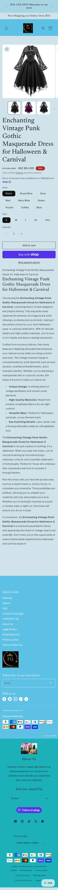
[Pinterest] (21, 699)
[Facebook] (4, 699)
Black (9, 193)
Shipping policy (11, 634)
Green (41, 200)
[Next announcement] (52, 6)
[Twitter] (10, 699)
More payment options (29, 262)
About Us (7, 624)
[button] (6, 28)
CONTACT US (10, 619)
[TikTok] (26, 699)
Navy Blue (24, 200)
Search (6, 603)
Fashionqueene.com (27, 866)
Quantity (6, 227)
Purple (9, 207)
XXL (47, 220)
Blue (39, 207)
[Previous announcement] (6, 6)
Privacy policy (10, 639)
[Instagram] (15, 699)
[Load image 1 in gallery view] (14, 107)
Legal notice (40, 880)
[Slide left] (3, 108)
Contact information (23, 880)
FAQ (5, 608)
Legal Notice (9, 629)
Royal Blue (26, 193)
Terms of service (22, 875)
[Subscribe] (46, 798)
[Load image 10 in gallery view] (43, 107)
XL (36, 220)
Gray (43, 193)
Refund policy (26, 870)
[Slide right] (54, 108)
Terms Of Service (12, 645)
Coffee (25, 207)
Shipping (19, 173)
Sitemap (7, 598)
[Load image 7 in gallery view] (28, 107)
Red (8, 200)
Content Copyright (12, 613)
